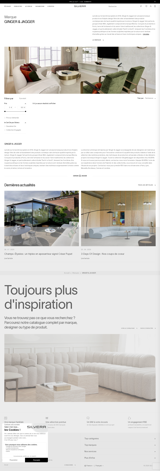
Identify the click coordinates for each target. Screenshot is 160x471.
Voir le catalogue (128, 328)
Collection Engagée (13, 130)
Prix (5, 103)
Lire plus (146, 34)
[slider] (4, 111)
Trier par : (140, 98)
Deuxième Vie (11, 126)
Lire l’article (8, 258)
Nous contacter (147, 328)
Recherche (113, 6)
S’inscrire (69, 465)
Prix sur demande (12, 118)
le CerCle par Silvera (11, 122)
